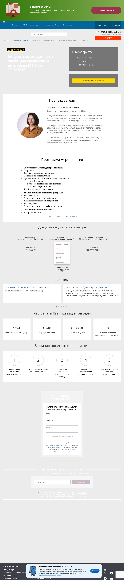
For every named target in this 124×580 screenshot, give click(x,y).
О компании (68, 25)
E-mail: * (49, 427)
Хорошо (95, 571)
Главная (6, 40)
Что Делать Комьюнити (41, 578)
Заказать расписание (62, 436)
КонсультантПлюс (52, 25)
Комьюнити (16, 25)
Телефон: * (50, 420)
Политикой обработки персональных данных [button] (60, 574)
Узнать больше (106, 10)
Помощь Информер (11, 578)
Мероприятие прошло (93, 80)
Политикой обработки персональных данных (64, 450)
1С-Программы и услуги (32, 25)
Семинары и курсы (20, 40)
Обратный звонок (109, 38)
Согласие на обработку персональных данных (62, 446)
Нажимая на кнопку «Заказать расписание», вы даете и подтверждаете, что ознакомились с (62, 447)
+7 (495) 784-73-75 (108, 31)
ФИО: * (48, 413)
